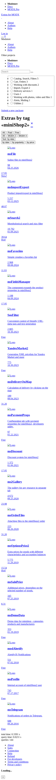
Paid (10, 132)
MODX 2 (12, 136)
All (3, 132)
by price (30, 142)
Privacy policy (14, 764)
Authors (11, 25)
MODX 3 (23, 136)
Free (17, 132)
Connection (13, 750)
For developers (14, 759)
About (10, 22)
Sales (10, 748)
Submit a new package (12, 110)
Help (9, 28)
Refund (11, 756)
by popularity (18, 142)
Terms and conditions (17, 761)
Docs (10, 6)
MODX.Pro (13, 9)
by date (5, 142)
